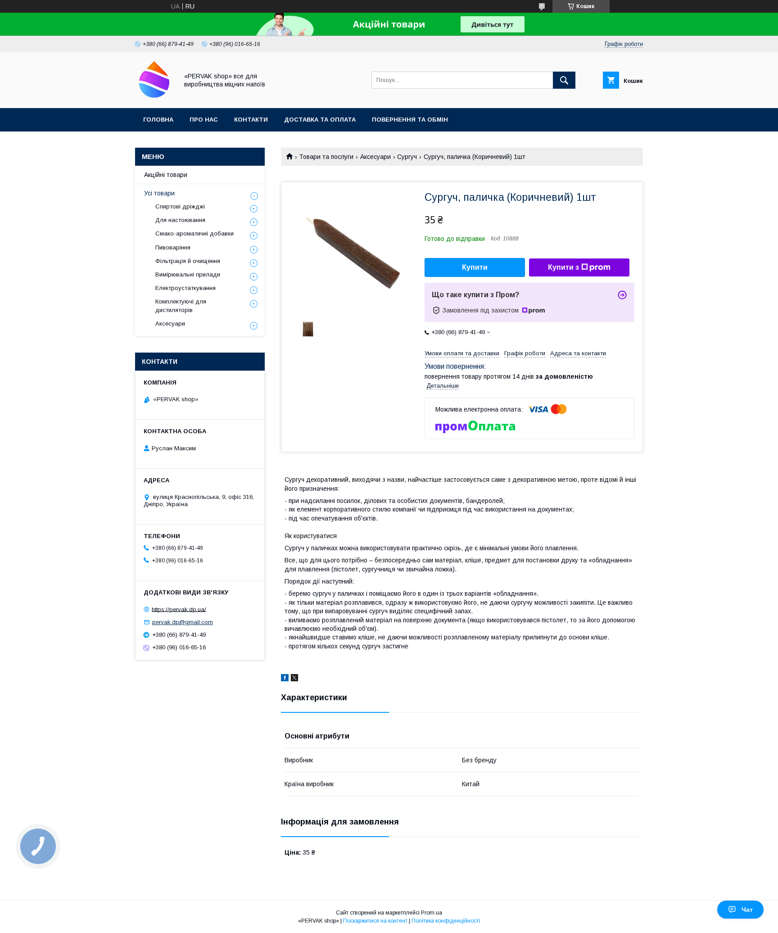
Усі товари (159, 193)
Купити (475, 267)
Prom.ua (431, 913)
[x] (294, 679)
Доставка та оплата (320, 119)
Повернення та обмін (410, 119)
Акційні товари (165, 174)
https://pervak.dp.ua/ (179, 609)
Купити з (563, 267)
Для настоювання (180, 220)
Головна (158, 119)
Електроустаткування (185, 288)
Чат (747, 909)
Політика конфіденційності (446, 921)
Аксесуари (375, 156)
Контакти (251, 119)
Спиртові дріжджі (180, 206)
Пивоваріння (172, 247)
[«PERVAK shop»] (154, 96)
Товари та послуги (326, 156)
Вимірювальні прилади (187, 274)
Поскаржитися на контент (375, 921)
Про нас (204, 119)
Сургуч (407, 156)
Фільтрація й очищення (187, 261)
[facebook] (285, 679)
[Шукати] (564, 80)
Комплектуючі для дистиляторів (180, 305)
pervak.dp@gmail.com (182, 622)
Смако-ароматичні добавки (194, 233)
